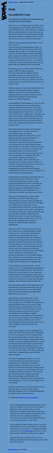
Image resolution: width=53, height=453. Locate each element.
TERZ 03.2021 (28, 431)
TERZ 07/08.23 (13, 2)
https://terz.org (14, 449)
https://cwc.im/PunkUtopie (28, 397)
